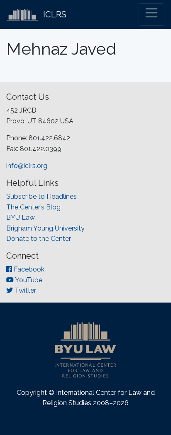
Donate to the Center (38, 239)
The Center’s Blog (33, 207)
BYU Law (20, 217)
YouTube (28, 280)
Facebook (28, 269)
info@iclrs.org (26, 166)
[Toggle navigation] (151, 14)
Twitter (24, 290)
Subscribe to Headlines (41, 196)
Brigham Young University (45, 228)
